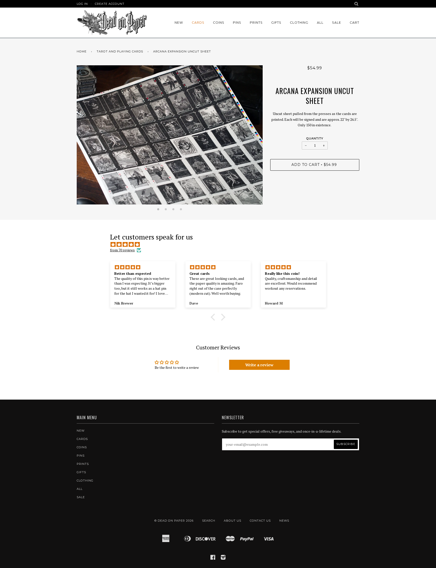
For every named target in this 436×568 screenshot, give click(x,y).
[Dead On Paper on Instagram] (223, 558)
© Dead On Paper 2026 (174, 520)
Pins (237, 22)
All (320, 22)
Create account (109, 4)
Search (208, 520)
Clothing (299, 22)
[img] (220, 244)
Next (256, 138)
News (284, 520)
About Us (232, 520)
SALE (336, 22)
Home (82, 51)
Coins (218, 22)
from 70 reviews (122, 250)
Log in (82, 4)
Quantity (314, 138)
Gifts (276, 22)
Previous (83, 138)
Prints (256, 22)
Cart (354, 22)
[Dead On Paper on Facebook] (213, 558)
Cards (198, 22)
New (179, 22)
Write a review (259, 365)
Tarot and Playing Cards (120, 51)
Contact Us (260, 520)
